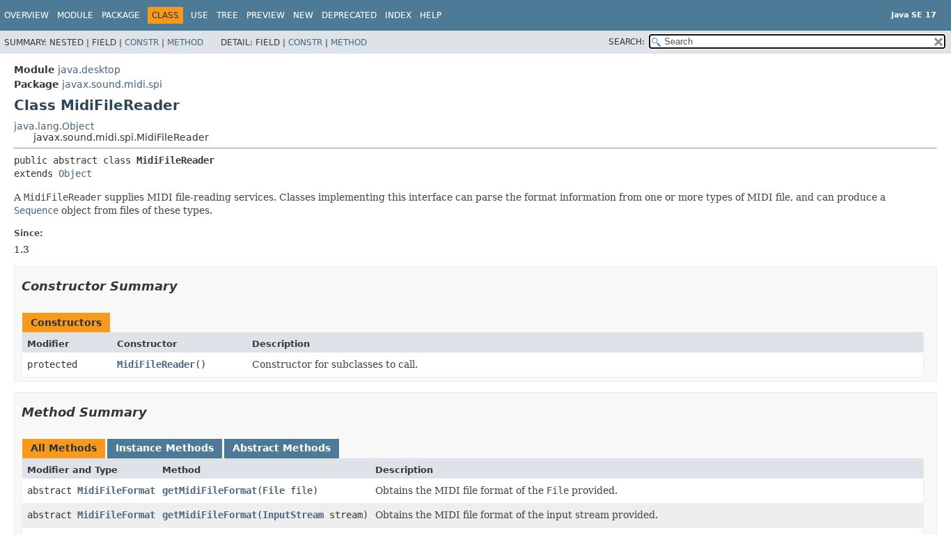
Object (75, 173)
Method (185, 42)
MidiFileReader (156, 364)
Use (199, 15)
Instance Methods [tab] (165, 447)
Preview (265, 15)
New (303, 15)
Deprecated (349, 15)
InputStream (293, 514)
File (273, 490)
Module (75, 15)
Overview (26, 15)
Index (398, 15)
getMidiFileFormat (209, 490)
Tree (227, 15)
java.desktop (89, 69)
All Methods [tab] (64, 447)
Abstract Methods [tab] (282, 447)
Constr (142, 42)
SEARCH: (626, 42)
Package (121, 15)
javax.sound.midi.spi (112, 84)
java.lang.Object (54, 126)
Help (430, 15)
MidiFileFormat (116, 490)
